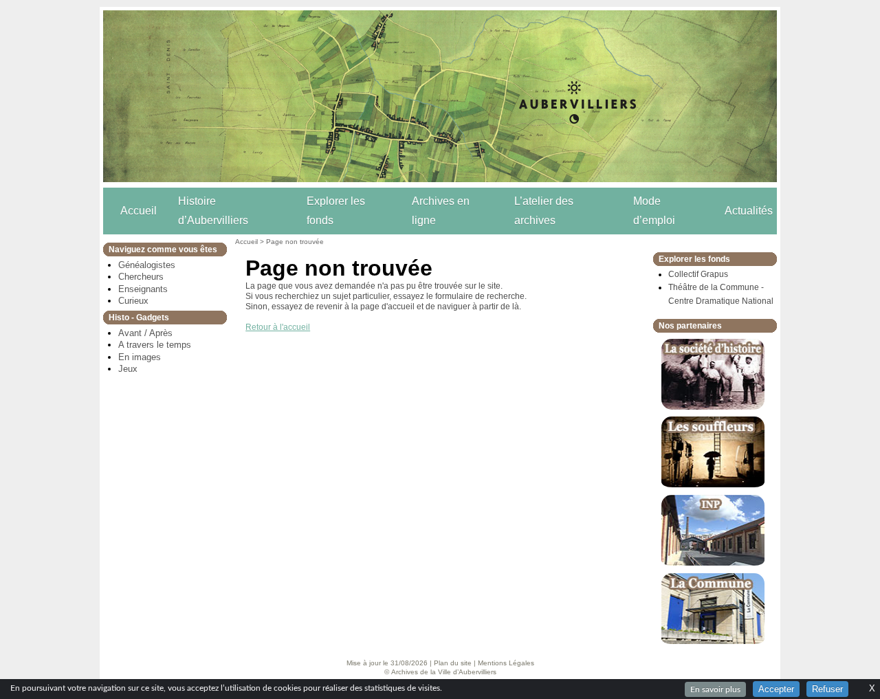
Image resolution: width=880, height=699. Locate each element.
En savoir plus (715, 689)
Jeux (128, 369)
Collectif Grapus (698, 274)
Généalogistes (146, 265)
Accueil (138, 211)
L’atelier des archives (543, 210)
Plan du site (453, 663)
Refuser (827, 689)
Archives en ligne (441, 210)
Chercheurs (141, 276)
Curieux (133, 301)
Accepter (776, 689)
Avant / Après (145, 333)
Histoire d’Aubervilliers (213, 210)
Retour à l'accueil (277, 327)
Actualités (749, 211)
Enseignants (143, 289)
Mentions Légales (506, 663)
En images (139, 357)
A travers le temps (154, 345)
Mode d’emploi (654, 210)
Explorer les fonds (336, 210)
